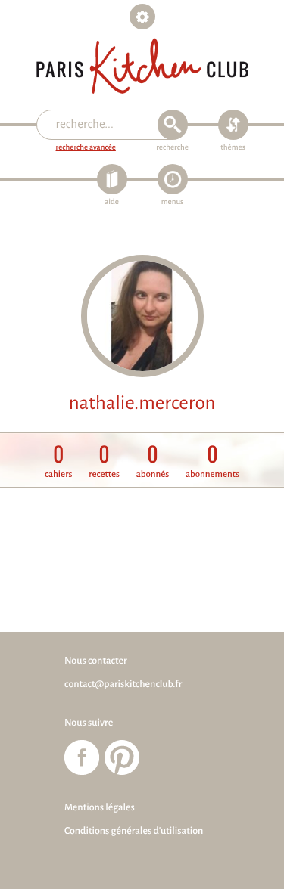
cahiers (58, 460)
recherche (172, 148)
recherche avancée (86, 148)
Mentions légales (99, 807)
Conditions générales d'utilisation (133, 831)
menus (172, 202)
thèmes (232, 148)
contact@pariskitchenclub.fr (123, 684)
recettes (104, 460)
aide (112, 202)
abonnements (212, 460)
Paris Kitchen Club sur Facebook (81, 757)
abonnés (153, 460)
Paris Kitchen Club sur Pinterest (122, 757)
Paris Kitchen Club (142, 66)
